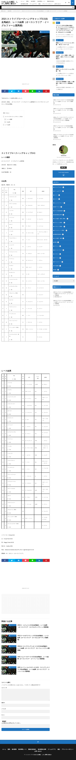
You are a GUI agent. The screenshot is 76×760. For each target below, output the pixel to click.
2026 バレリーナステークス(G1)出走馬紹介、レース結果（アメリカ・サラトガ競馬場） (63, 110)
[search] (73, 7)
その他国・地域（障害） (61, 218)
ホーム (22, 1)
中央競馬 (57, 265)
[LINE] (32, 91)
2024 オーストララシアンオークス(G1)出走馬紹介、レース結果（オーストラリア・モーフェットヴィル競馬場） (33, 648)
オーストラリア (17, 11)
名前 (3, 702)
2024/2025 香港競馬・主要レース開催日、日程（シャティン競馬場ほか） (65, 83)
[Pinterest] (46, 91)
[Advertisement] (25, 72)
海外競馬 (33, 1)
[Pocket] (25, 91)
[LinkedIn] (39, 91)
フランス (58, 246)
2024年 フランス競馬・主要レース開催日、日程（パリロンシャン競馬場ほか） (65, 57)
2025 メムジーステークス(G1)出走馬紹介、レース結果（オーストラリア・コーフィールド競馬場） (33, 658)
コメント (4, 687)
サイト (3, 714)
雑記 (40, 3)
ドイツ (57, 195)
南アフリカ (58, 206)
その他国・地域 (59, 238)
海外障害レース (41, 1)
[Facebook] (4, 91)
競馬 (27, 1)
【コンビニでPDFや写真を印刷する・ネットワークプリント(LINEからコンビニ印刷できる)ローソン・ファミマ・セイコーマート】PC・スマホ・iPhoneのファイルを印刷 (65, 29)
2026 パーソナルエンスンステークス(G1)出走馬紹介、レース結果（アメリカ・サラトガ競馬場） (63, 136)
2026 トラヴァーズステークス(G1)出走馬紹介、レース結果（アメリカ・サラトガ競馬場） (63, 101)
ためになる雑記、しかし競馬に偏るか (9, 2)
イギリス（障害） (60, 226)
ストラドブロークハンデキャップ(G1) (12, 116)
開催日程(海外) (50, 1)
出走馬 (7, 122)
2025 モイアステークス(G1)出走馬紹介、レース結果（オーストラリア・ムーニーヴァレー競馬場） (63, 293)
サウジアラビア (59, 187)
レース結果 (6, 124)
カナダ (57, 199)
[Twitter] (11, 91)
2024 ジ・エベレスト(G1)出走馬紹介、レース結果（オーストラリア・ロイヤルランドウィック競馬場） (33, 626)
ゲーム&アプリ (33, 3)
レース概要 (8, 119)
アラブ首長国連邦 (60, 210)
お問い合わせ (57, 3)
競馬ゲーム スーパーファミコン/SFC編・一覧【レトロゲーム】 (65, 43)
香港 (57, 242)
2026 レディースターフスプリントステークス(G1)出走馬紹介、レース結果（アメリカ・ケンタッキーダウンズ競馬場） (63, 119)
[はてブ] (18, 91)
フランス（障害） (60, 222)
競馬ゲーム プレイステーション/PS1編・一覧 (65, 70)
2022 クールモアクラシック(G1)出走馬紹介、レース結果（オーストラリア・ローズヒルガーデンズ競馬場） (33, 637)
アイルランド (59, 261)
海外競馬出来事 (24, 3)
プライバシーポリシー (47, 3)
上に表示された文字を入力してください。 (11, 723)
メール (3, 708)
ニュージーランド (60, 203)
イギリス (58, 254)
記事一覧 (63, 167)
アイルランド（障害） (61, 230)
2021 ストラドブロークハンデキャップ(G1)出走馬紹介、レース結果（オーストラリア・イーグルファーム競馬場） (45, 11)
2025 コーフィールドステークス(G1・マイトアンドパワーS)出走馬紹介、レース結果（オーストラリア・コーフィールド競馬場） (33, 669)
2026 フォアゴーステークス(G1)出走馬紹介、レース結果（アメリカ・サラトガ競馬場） (63, 127)
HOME (4, 11)
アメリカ (58, 257)
